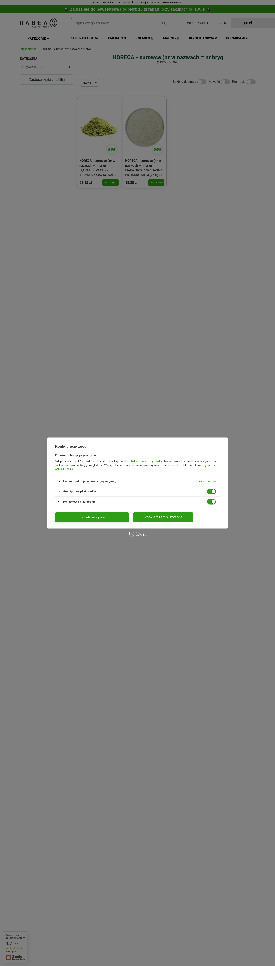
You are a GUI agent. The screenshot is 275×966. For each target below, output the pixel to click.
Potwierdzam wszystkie (163, 517)
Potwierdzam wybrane (92, 517)
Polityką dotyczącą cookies (146, 461)
